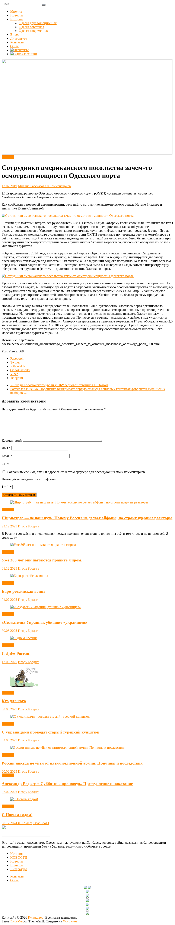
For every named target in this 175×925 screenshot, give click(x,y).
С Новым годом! (17, 814)
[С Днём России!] (23, 638)
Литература (18, 38)
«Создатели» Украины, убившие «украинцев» (44, 622)
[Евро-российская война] (29, 576)
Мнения (16, 11)
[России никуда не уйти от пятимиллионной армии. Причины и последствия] (67, 747)
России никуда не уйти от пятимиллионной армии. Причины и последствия (72, 763)
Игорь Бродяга (28, 526)
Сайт (5, 464)
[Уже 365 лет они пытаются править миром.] (43, 544)
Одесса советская (31, 27)
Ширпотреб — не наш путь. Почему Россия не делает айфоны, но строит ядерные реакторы (87, 518)
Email (7, 456)
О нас (14, 46)
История (16, 19)
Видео (14, 34)
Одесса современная (33, 31)
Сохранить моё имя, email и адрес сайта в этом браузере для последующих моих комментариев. (76, 472)
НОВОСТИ (18, 857)
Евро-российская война (23, 591)
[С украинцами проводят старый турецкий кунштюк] (50, 716)
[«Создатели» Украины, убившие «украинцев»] (45, 607)
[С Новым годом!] (24, 799)
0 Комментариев (59, 186)
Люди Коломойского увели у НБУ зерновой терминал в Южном (59, 385)
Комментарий (12, 440)
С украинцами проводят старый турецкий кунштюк (50, 732)
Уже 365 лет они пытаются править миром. (42, 560)
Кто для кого (14, 701)
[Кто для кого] (24, 685)
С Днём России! (16, 653)
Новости (16, 15)
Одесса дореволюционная (38, 23)
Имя (6, 448)
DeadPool (40, 823)
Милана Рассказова (32, 186)
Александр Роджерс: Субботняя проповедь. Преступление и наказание (67, 783)
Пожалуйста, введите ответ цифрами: (29, 479)
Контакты (17, 42)
